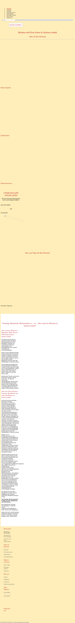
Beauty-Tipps (14, 381)
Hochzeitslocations (8, 556)
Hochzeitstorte (10, 467)
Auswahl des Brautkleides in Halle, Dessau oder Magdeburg (9, 509)
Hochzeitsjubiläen (8, 461)
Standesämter (10, 13)
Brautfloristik (7, 382)
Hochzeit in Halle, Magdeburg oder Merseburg (7, 472)
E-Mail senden (7, 541)
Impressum (6, 581)
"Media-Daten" (13, 516)
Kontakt (5, 577)
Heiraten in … (10, 17)
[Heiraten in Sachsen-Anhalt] (12, 6)
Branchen (9, 10)
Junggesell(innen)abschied (11, 463)
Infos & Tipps (10, 16)
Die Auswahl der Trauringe (8, 504)
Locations (9, 11)
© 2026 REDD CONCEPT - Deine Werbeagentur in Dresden (14, 622)
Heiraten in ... (7, 571)
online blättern (7, 592)
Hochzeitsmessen (11, 12)
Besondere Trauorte (11, 15)
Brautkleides (7, 381)
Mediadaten (6, 579)
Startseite (9, 8)
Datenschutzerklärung (9, 584)
